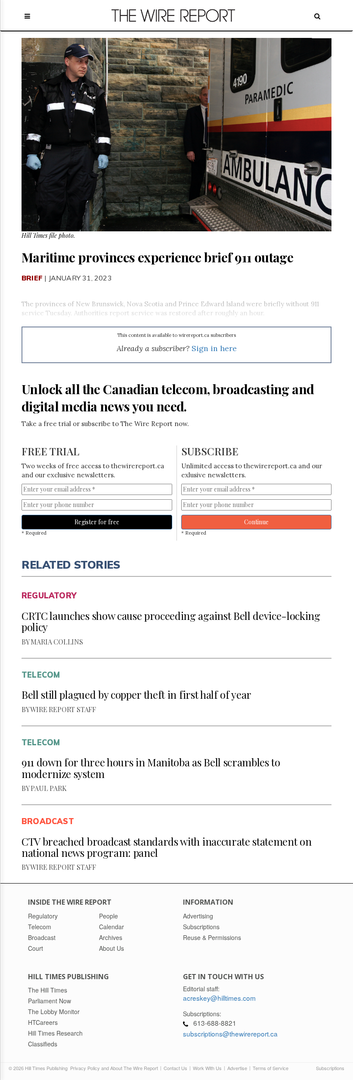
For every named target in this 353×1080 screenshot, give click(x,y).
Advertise (237, 1067)
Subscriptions (330, 1067)
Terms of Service (270, 1067)
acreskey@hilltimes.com (219, 997)
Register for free (96, 522)
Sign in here (214, 348)
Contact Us (175, 1067)
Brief (32, 278)
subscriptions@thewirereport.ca (230, 1033)
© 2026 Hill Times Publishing (39, 1067)
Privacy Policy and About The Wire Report (114, 1067)
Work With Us (207, 1067)
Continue (256, 522)
